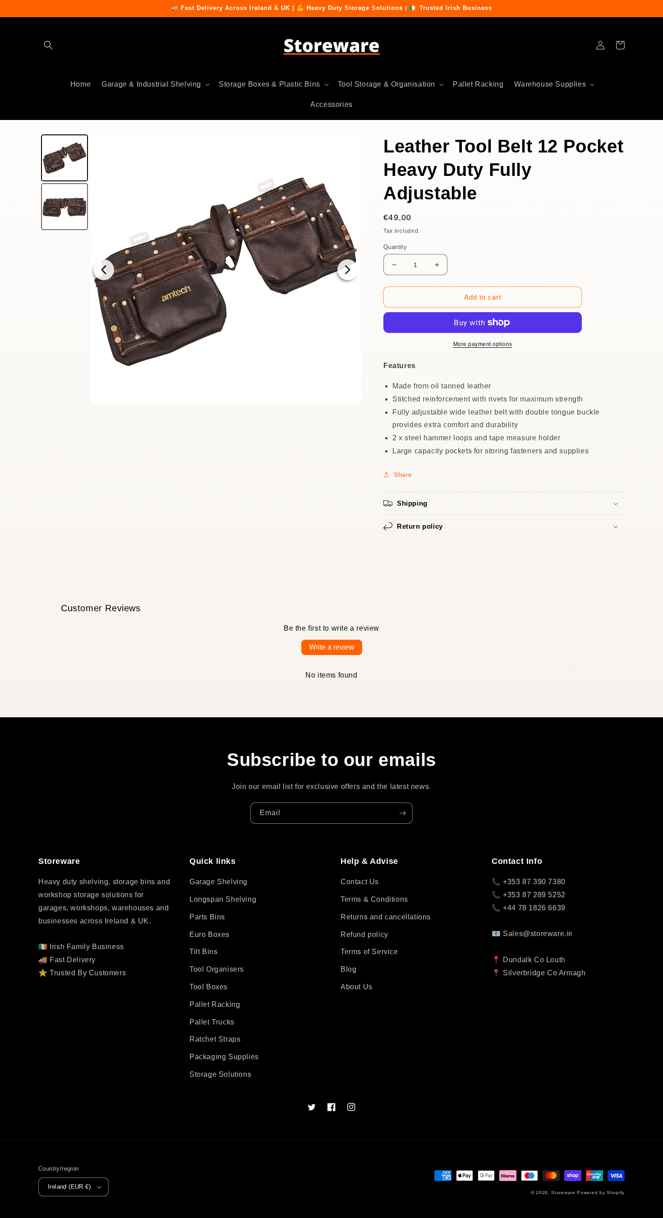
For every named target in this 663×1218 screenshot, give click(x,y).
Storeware (563, 1192)
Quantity (395, 247)
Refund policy (364, 934)
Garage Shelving (218, 882)
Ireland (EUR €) (69, 1186)
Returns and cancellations (386, 917)
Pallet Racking (214, 1004)
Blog (348, 969)
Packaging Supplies (224, 1057)
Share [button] (403, 474)
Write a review (332, 647)
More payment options (482, 344)
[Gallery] (199, 269)
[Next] (348, 269)
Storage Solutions (220, 1074)
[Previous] (104, 269)
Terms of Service (369, 951)
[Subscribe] (402, 813)
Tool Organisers (216, 969)
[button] (48, 45)
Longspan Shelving (222, 899)
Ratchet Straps (214, 1039)
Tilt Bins (203, 951)
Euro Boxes (209, 934)
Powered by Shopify (601, 1192)
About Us (357, 987)
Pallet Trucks (212, 1022)
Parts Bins (207, 917)
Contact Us (360, 882)
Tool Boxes (208, 987)
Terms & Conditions (374, 899)
